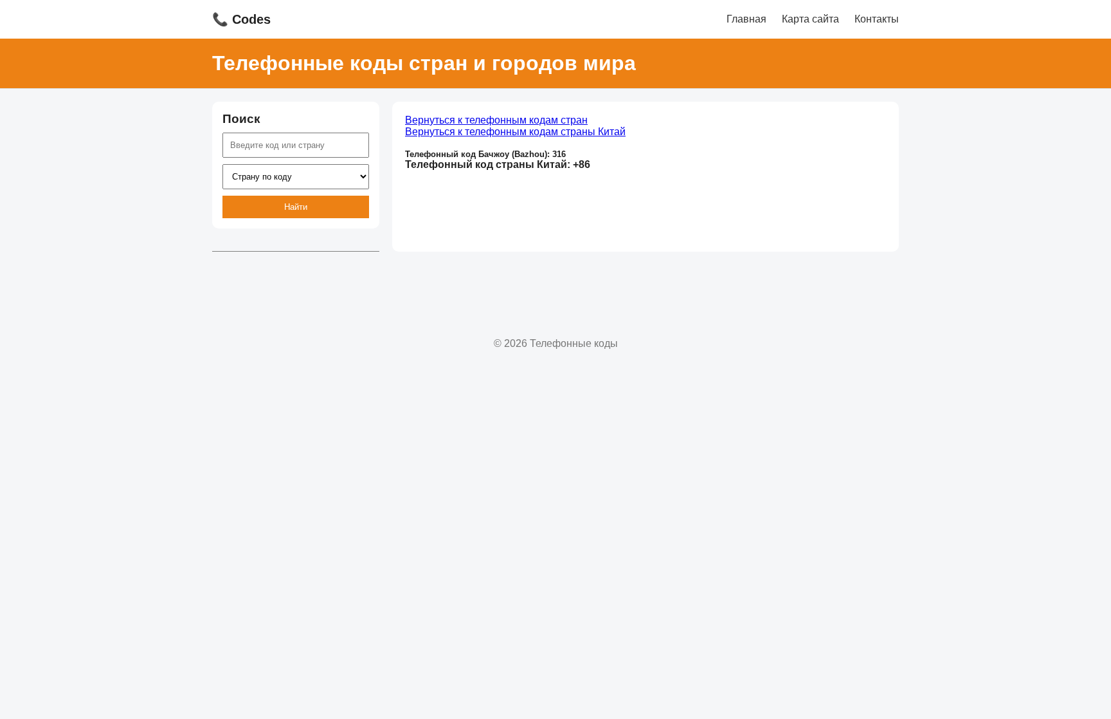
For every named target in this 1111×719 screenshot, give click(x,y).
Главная (746, 19)
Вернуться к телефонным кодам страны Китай (515, 131)
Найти (295, 207)
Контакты (876, 19)
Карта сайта (810, 19)
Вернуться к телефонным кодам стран (496, 120)
